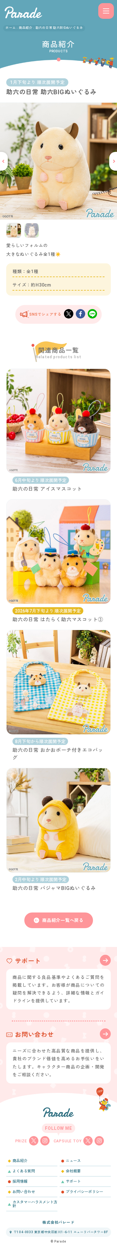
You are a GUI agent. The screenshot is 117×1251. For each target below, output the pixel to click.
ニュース (73, 1161)
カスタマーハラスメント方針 (34, 1204)
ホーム (11, 27)
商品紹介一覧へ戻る (62, 920)
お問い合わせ (23, 1192)
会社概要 (73, 1171)
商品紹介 (25, 27)
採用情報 (19, 1181)
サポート (73, 1181)
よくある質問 (23, 1171)
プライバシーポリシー (84, 1192)
